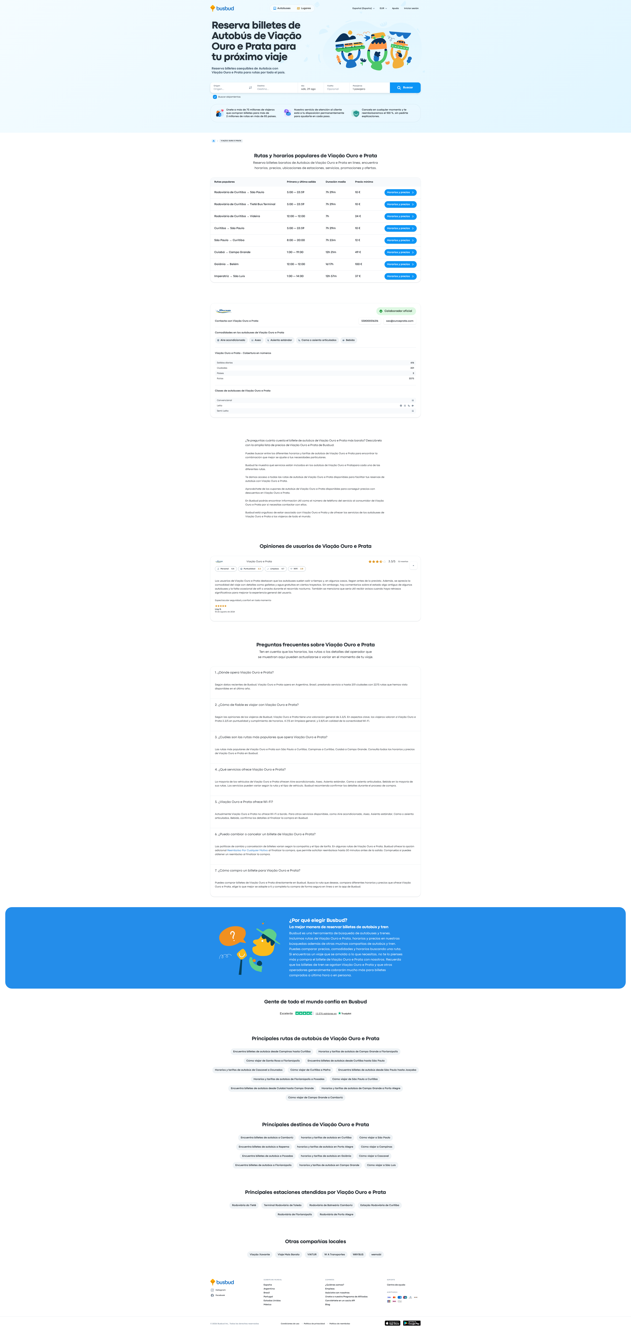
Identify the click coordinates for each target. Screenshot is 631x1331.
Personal (225, 569)
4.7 (282, 569)
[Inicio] (214, 141)
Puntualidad (249, 569)
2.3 (259, 569)
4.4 (232, 569)
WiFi (296, 569)
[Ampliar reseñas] (413, 566)
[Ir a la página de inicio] (222, 8)
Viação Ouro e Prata (259, 561)
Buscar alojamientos (229, 97)
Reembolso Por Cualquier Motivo (247, 850)
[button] (250, 87)
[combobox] (229, 87)
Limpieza (274, 569)
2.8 (301, 569)
